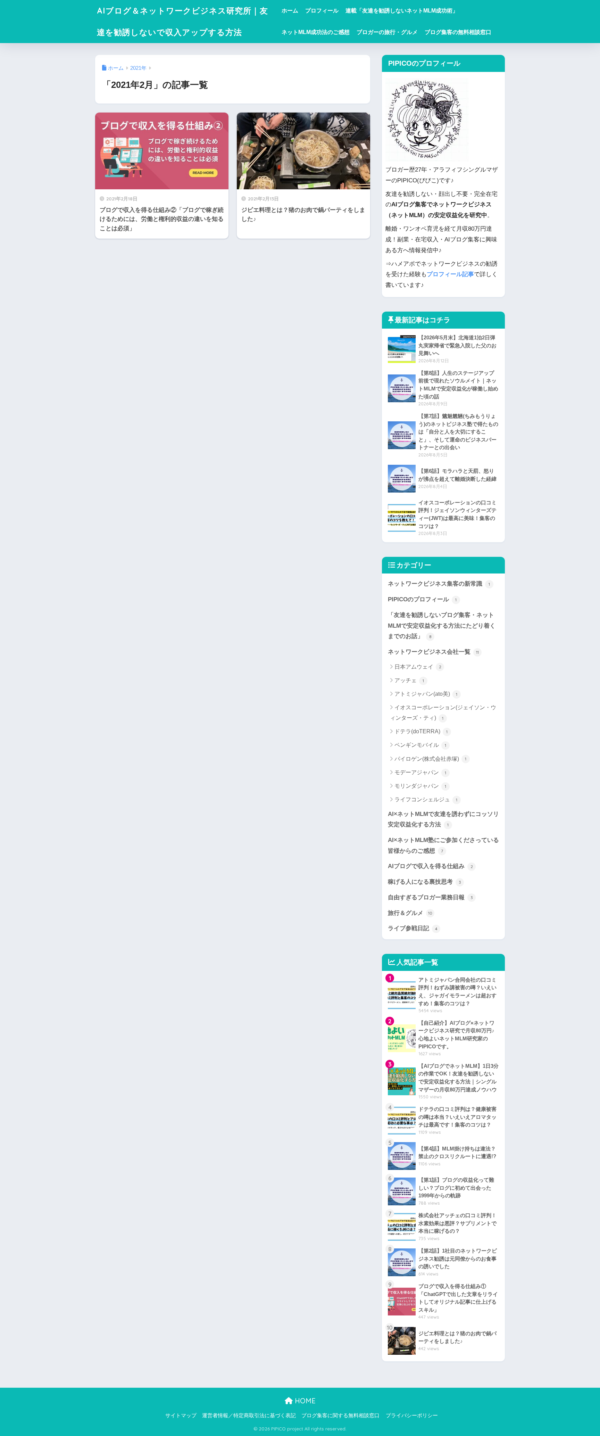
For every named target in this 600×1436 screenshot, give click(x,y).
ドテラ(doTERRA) (421, 731)
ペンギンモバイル (420, 745)
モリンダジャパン (420, 786)
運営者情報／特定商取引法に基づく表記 (249, 1415)
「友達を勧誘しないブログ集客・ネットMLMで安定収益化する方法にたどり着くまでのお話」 (441, 625)
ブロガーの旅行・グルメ (387, 32)
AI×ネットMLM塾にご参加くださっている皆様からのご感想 (443, 845)
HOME (304, 1400)
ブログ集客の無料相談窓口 (458, 32)
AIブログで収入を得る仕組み (430, 866)
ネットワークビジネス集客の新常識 (439, 583)
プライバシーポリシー (412, 1415)
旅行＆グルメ (410, 913)
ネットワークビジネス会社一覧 (433, 652)
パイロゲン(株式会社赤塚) (430, 759)
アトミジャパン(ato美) (425, 694)
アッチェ (409, 680)
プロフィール (322, 11)
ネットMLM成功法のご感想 (316, 32)
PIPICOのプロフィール (422, 599)
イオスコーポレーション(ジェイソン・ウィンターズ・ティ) (443, 712)
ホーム (290, 11)
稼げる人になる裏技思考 (424, 881)
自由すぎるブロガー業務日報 (430, 897)
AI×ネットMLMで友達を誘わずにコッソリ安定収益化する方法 (443, 819)
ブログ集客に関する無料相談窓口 (340, 1415)
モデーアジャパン (420, 772)
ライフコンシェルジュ (425, 799)
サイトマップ (181, 1415)
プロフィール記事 (450, 274)
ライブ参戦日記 (413, 928)
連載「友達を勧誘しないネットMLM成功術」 (401, 11)
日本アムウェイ (417, 667)
